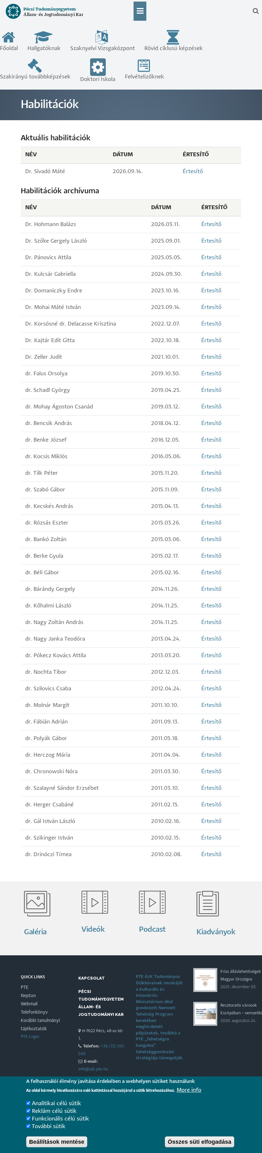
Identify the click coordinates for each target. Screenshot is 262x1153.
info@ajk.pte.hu (93, 1069)
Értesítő (193, 171)
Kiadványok (215, 932)
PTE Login (30, 1037)
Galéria (35, 932)
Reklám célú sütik (54, 1111)
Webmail (29, 1004)
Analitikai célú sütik (56, 1103)
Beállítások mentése (56, 1142)
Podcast (152, 929)
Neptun (28, 996)
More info (189, 1090)
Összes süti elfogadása (199, 1142)
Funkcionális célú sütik (60, 1119)
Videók (92, 929)
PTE (24, 987)
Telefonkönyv (34, 1012)
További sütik (49, 1126)
